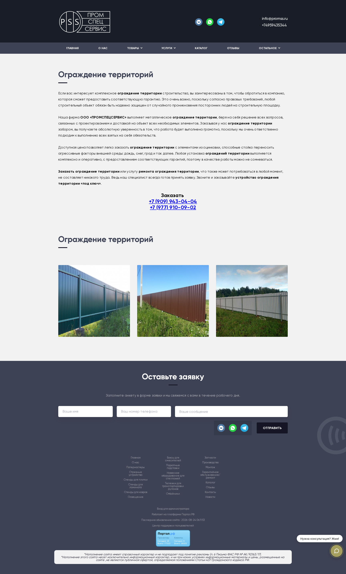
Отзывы (233, 48)
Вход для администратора (173, 508)
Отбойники (173, 493)
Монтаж (210, 467)
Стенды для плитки (136, 479)
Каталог (201, 48)
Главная (72, 48)
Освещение (135, 497)
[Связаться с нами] (337, 551)
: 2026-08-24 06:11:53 (192, 519)
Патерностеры (135, 467)
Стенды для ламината (135, 486)
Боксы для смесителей (173, 459)
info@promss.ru (275, 18)
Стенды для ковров (135, 492)
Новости (210, 497)
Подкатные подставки (173, 467)
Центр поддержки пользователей (173, 525)
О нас (103, 48)
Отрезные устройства (135, 473)
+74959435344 (274, 25)
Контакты (210, 492)
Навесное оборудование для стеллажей (173, 476)
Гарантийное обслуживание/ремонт (210, 475)
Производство (210, 462)
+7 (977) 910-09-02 (173, 207)
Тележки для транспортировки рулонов (173, 486)
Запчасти (210, 457)
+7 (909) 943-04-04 (173, 201)
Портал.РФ (188, 514)
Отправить (272, 428)
